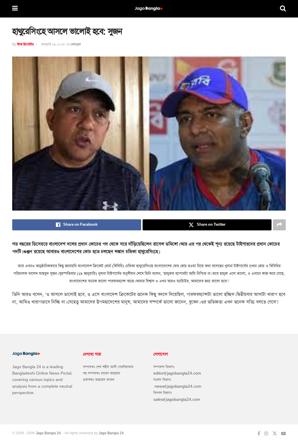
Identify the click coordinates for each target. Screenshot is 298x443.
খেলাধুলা (75, 44)
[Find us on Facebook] (259, 433)
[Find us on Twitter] (274, 433)
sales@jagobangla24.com (176, 399)
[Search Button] (283, 8)
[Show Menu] (15, 8)
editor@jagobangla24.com (177, 373)
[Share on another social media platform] (279, 224)
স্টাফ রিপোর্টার (25, 44)
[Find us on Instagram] (266, 433)
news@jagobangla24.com (178, 386)
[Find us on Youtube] (283, 433)
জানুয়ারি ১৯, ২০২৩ (53, 44)
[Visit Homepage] (149, 9)
